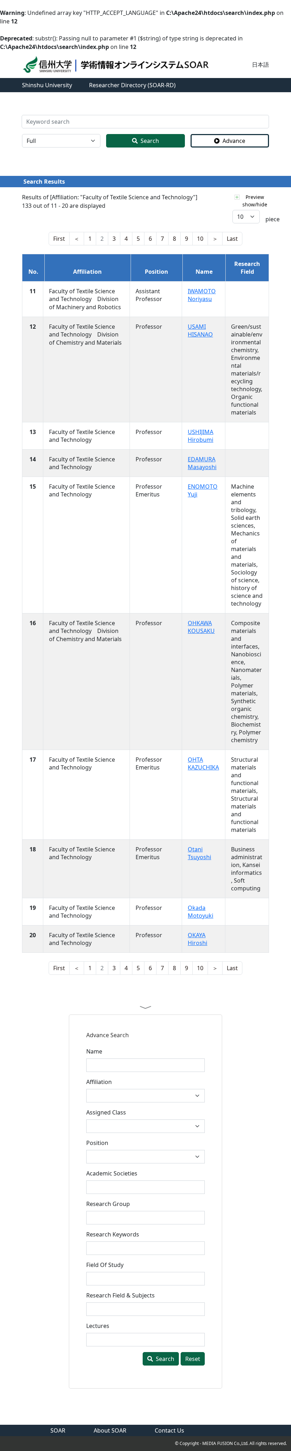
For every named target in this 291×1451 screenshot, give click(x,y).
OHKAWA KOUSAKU (201, 627)
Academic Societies (111, 1173)
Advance (234, 141)
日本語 (260, 64)
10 (200, 239)
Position (97, 1143)
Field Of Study (104, 1265)
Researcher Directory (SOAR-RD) (132, 85)
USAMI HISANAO (200, 330)
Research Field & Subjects (120, 1295)
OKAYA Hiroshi (197, 939)
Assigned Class (106, 1112)
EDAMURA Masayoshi (202, 463)
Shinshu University (47, 85)
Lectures (97, 1326)
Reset (192, 1359)
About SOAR (110, 1430)
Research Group (108, 1204)
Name (94, 1051)
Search (150, 141)
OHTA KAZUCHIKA (203, 763)
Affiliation (99, 1082)
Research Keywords (112, 1234)
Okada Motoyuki (200, 911)
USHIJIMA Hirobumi (200, 436)
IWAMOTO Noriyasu (202, 295)
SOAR (57, 1430)
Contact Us (169, 1430)
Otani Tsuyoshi (199, 853)
